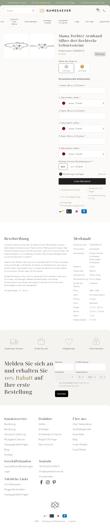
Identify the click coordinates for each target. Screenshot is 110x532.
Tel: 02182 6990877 (49, 466)
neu (2, 21)
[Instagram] (48, 482)
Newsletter (78, 434)
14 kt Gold (82, 71)
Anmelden (61, 393)
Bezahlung (9, 429)
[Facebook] (41, 482)
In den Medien (80, 444)
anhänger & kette (47, 21)
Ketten (42, 424)
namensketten (30, 21)
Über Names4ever (82, 424)
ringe (76, 21)
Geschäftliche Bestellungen (18, 466)
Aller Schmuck (45, 444)
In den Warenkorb (82, 181)
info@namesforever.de (51, 471)
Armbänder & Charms (50, 434)
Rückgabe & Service (14, 439)
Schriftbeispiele (12, 484)
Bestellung (10, 424)
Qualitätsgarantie (82, 429)
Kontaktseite (46, 476)
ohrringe (90, 21)
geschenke (104, 21)
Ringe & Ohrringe (47, 439)
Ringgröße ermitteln (14, 489)
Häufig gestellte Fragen (16, 444)
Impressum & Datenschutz (53, 521)
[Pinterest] (54, 482)
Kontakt (8, 454)
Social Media (79, 449)
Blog (6, 449)
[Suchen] (33, 11)
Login (7, 471)
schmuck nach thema (14, 21)
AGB (36, 521)
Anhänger (43, 429)
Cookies (72, 521)
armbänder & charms (63, 21)
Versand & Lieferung (15, 434)
